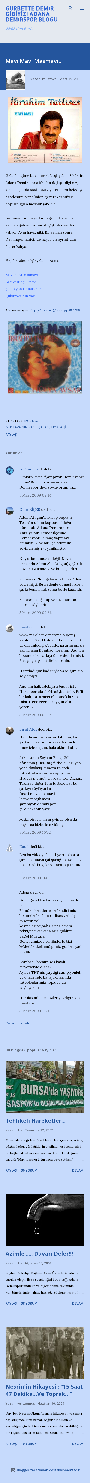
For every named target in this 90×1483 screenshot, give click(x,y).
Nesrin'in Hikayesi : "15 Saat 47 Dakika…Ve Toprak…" (44, 1390)
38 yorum (29, 1303)
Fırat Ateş (28, 729)
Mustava (31, 420)
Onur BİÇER (29, 509)
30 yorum (29, 1170)
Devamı (78, 1170)
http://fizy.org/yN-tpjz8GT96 (54, 310)
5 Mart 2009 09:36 (35, 612)
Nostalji (58, 427)
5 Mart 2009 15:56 (34, 1010)
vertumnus (29, 469)
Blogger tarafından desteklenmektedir (48, 1470)
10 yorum (29, 1443)
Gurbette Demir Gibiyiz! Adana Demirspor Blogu (32, 14)
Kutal (24, 846)
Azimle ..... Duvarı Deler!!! (39, 1253)
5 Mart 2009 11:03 (35, 878)
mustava (26, 627)
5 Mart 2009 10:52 (35, 832)
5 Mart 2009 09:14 (35, 495)
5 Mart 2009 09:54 (35, 714)
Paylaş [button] (11, 434)
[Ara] (70, 8)
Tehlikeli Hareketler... (36, 1120)
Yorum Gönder (19, 1023)
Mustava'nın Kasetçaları (27, 427)
